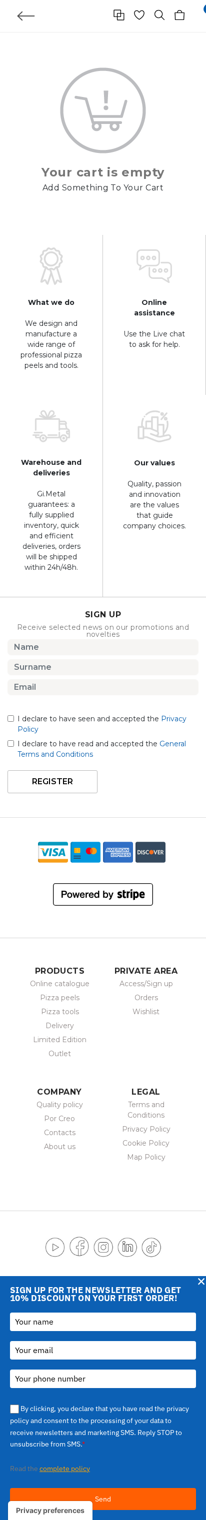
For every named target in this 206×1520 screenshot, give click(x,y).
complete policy (65, 1468)
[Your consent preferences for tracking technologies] (50, 1510)
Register (52, 781)
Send (103, 1499)
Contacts (60, 1132)
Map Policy (146, 1157)
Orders (146, 997)
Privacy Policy (146, 1129)
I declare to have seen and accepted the (102, 724)
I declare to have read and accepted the (102, 749)
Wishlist (146, 1011)
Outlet (59, 1053)
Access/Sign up (146, 983)
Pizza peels (60, 997)
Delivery (60, 1025)
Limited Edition (59, 1039)
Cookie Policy (146, 1143)
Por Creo (59, 1118)
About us (60, 1146)
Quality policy (59, 1104)
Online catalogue (60, 983)
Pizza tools (60, 1011)
